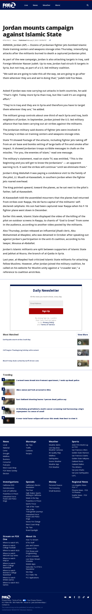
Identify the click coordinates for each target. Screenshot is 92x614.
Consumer (7, 462)
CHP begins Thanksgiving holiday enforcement (21, 350)
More (57, 5)
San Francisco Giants (80, 455)
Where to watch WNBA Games (9, 578)
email (65, 597)
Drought (6, 453)
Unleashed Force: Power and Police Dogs (9, 498)
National (6, 448)
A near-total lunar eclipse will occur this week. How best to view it (46, 418)
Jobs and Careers (32, 545)
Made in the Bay (32, 498)
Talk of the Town (32, 506)
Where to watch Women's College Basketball (9, 572)
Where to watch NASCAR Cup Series (10, 554)
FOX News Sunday (10, 470)
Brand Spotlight (32, 530)
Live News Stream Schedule (33, 560)
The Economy (54, 488)
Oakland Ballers (78, 464)
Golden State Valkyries (80, 458)
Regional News (80, 481)
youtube (70, 597)
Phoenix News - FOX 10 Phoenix (80, 491)
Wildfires (6, 456)
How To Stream (32, 540)
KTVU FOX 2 (7, 40)
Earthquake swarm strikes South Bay (17, 339)
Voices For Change (33, 521)
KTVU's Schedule (32, 556)
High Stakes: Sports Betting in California (33, 494)
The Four (29, 490)
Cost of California (9, 491)
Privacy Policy (48, 322)
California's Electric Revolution (33, 486)
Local (5, 445)
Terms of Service (48, 324)
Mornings (31, 441)
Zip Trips (29, 445)
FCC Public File (31, 575)
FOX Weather (54, 467)
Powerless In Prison (10, 494)
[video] (83, 342)
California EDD (8, 485)
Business (6, 459)
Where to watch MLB (11, 550)
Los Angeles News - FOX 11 (79, 486)
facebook (74, 597)
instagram (79, 597)
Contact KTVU (31, 548)
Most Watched (10, 334)
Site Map (29, 572)
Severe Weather (55, 461)
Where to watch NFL (11, 542)
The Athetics (77, 467)
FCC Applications (32, 577)
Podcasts (6, 465)
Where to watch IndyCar (9, 559)
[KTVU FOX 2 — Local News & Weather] (11, 5)
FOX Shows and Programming (32, 552)
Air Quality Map (55, 453)
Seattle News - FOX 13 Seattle (79, 496)
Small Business (54, 491)
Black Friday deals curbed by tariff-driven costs (21, 361)
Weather (53, 441)
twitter (88, 597)
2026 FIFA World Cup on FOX (80, 446)
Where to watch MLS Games (11, 583)
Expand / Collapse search (87, 5)
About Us (31, 536)
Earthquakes (53, 458)
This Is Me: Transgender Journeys (34, 510)
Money (52, 481)
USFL (74, 475)
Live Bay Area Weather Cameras (56, 449)
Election (6, 473)
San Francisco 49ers (79, 450)
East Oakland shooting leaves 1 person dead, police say (41, 399)
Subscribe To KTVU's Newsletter (34, 568)
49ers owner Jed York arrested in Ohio (33, 390)
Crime (5, 450)
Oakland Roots (77, 461)
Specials (30, 481)
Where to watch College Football (9, 546)
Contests (29, 450)
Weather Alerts (54, 445)
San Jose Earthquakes (80, 473)
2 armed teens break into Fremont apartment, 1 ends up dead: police (47, 380)
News (15, 40)
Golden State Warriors (80, 453)
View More (83, 334)
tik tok (84, 597)
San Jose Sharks (78, 470)
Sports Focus (31, 504)
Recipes (29, 453)
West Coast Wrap (9, 468)
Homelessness (8, 488)
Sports (75, 441)
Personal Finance (55, 485)
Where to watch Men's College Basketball (9, 565)
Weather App (54, 464)
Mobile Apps (30, 564)
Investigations (10, 481)
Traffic (28, 448)
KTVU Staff (30, 542)
